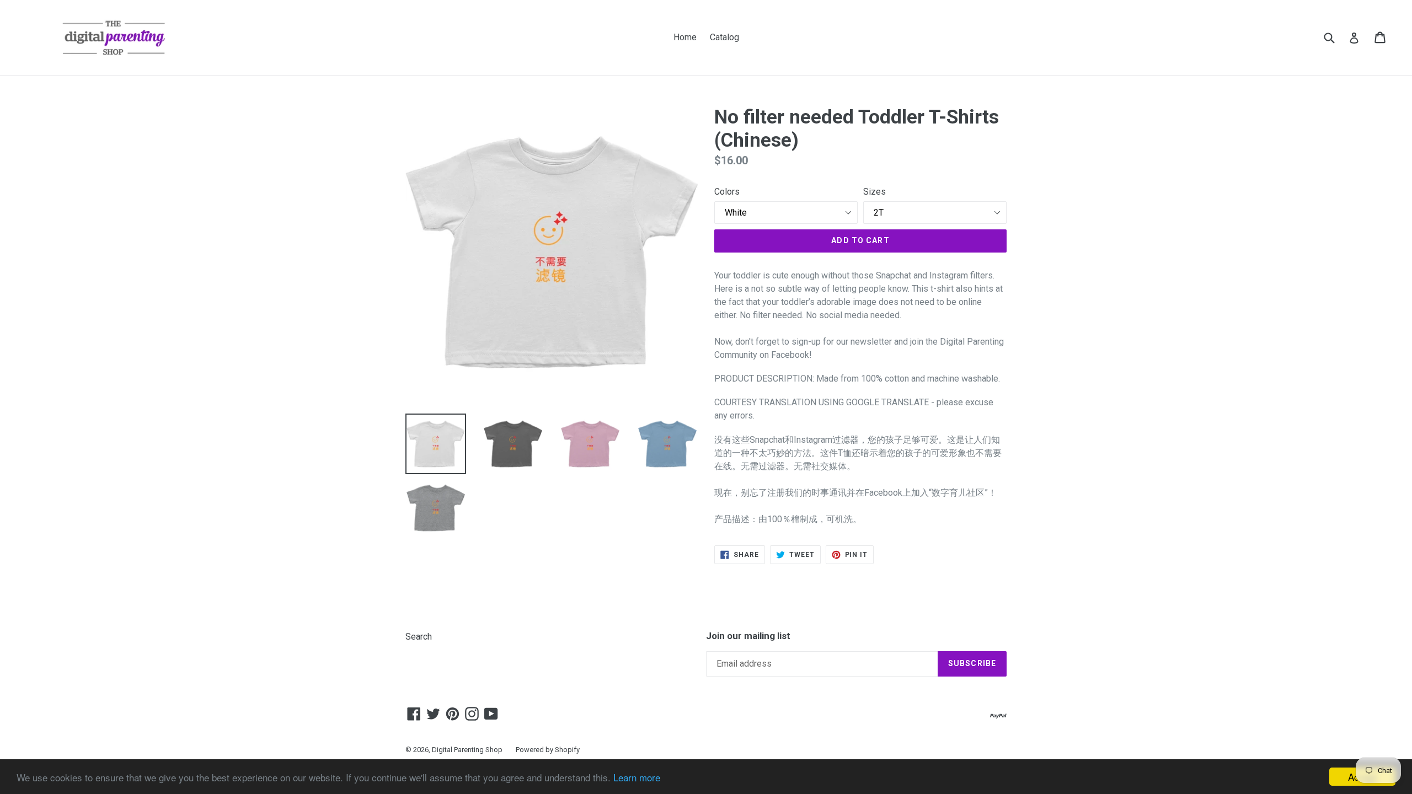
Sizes (874, 191)
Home (685, 37)
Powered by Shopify (548, 749)
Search (418, 636)
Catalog (724, 37)
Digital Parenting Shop (467, 749)
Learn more (636, 777)
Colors (727, 191)
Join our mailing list (748, 635)
